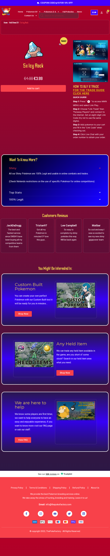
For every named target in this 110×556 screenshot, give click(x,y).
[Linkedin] (84, 514)
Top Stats (15, 192)
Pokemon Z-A (50, 12)
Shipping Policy (59, 488)
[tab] (55, 168)
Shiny (12, 168)
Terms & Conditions (38, 488)
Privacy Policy (17, 488)
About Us (95, 488)
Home (20, 12)
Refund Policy (78, 488)
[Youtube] (55, 514)
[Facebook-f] (26, 514)
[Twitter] (69, 514)
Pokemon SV (31, 12)
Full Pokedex (68, 12)
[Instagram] (41, 514)
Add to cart (33, 88)
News (79, 12)
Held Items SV (14, 22)
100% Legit (16, 199)
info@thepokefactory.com (58, 504)
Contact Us (29, 16)
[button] (23, 314)
